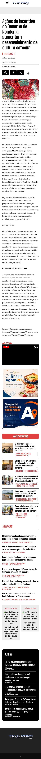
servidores (29, 335)
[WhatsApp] (5, 73)
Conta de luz (21, 471)
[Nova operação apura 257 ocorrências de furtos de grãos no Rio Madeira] (7, 495)
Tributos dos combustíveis (21, 515)
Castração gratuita (12, 599)
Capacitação (6, 332)
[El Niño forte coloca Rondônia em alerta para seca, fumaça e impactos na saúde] (7, 448)
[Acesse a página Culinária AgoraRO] (20, 383)
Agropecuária (14, 329)
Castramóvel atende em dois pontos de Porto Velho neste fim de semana (19, 595)
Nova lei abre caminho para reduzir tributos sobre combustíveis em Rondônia (26, 508)
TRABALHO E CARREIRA (24, 486)
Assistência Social (25, 329)
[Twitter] (20, 73)
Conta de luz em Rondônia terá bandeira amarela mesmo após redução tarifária (26, 464)
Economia (33, 471)
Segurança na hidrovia (25, 499)
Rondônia (15, 335)
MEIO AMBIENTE (22, 455)
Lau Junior (11, 58)
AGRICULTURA (6, 329)
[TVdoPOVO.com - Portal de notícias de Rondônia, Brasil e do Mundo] (20, 3)
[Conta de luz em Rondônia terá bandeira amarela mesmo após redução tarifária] (7, 465)
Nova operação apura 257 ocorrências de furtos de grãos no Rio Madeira (25, 493)
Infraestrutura (7, 335)
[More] (28, 73)
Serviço (22, 335)
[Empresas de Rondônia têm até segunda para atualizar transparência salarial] (7, 480)
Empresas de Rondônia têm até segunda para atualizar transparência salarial (26, 478)
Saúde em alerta (23, 454)
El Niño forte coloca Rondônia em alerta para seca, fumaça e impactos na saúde (25, 447)
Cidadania (15, 332)
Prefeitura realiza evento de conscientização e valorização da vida (30, 626)
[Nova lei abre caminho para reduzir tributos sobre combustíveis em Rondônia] (7, 510)
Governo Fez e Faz (32, 332)
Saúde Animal (29, 599)
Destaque (8, 54)
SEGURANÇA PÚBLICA (24, 501)
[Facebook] (13, 73)
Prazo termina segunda (26, 484)
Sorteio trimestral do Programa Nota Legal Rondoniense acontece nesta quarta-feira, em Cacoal (11, 632)
